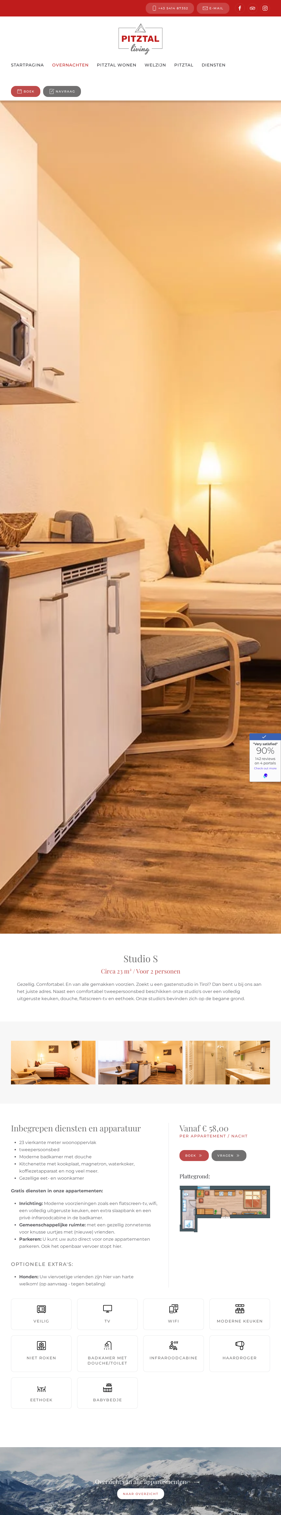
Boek (29, 91)
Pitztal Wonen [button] (116, 65)
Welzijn (155, 65)
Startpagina (27, 65)
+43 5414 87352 (173, 8)
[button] (53, 1062)
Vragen (225, 1155)
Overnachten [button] (70, 65)
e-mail (216, 8)
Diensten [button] (214, 65)
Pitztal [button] (183, 65)
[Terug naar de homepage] (140, 39)
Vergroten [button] (225, 1209)
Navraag (65, 91)
